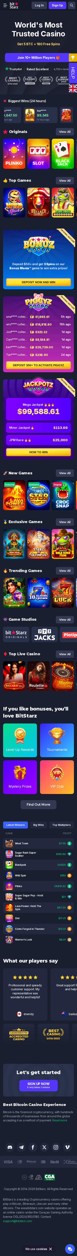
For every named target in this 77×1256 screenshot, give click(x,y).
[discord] (9, 1147)
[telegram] (21, 1147)
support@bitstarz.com (17, 1221)
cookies (41, 1249)
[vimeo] (67, 1147)
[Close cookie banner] (50, 1249)
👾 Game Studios (20, 619)
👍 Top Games (17, 180)
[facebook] (32, 1147)
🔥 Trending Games (22, 570)
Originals (18, 131)
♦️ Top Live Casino (21, 654)
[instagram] (55, 1147)
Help (73, 73)
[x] (44, 1147)
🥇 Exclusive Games (23, 522)
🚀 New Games (17, 473)
